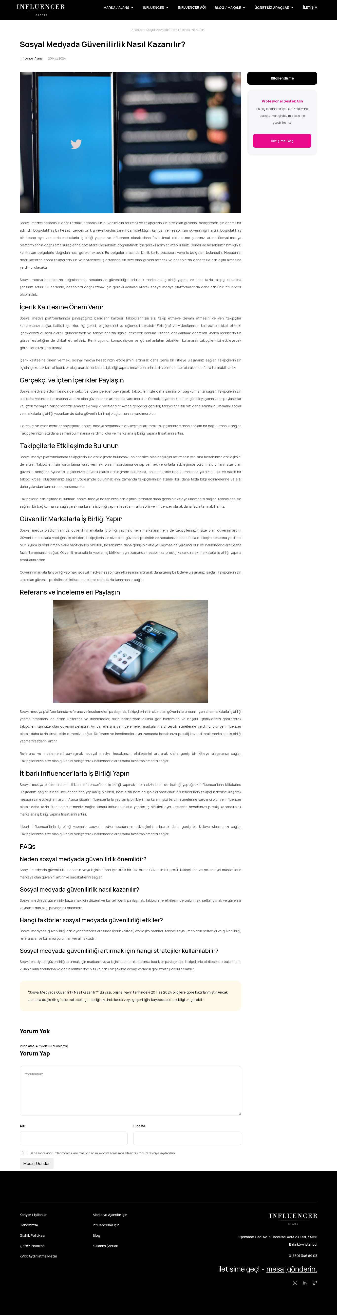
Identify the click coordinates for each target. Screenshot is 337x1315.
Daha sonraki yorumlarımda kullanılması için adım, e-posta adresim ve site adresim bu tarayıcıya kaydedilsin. (103, 1153)
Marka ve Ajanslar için (110, 1214)
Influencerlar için (106, 1225)
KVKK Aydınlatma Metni (38, 1256)
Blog (96, 1235)
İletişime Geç (282, 141)
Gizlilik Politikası (32, 1235)
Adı (22, 1126)
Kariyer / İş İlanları (33, 1214)
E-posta (139, 1126)
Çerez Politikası (32, 1245)
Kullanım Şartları (105, 1245)
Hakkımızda (29, 1225)
